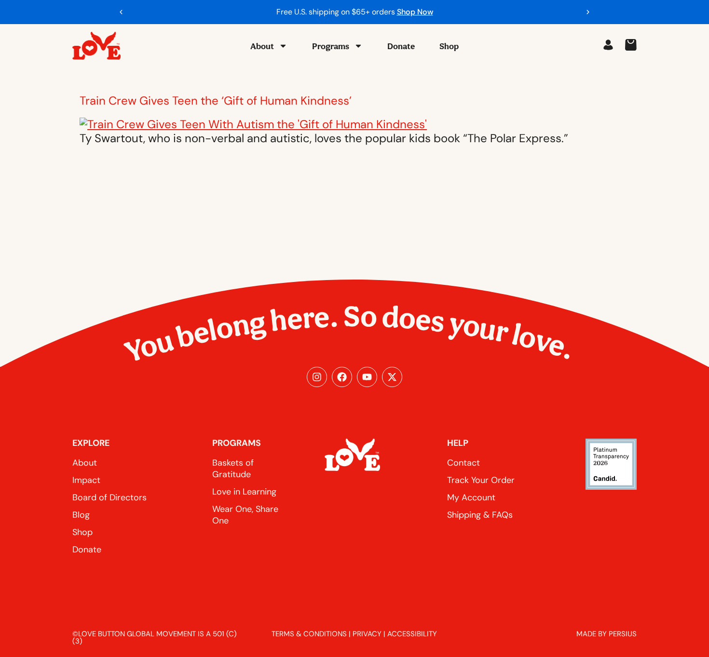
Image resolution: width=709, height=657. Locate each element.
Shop (449, 46)
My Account (471, 497)
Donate (401, 46)
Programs (330, 46)
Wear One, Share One (245, 514)
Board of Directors (109, 497)
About (262, 46)
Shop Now (415, 12)
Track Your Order (481, 480)
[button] (121, 12)
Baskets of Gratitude (233, 468)
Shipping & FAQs (480, 515)
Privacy (367, 634)
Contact (463, 463)
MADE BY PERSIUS (606, 634)
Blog (81, 515)
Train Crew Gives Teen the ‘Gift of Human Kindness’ (216, 100)
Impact (86, 480)
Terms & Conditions (309, 634)
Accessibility (412, 634)
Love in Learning (244, 491)
